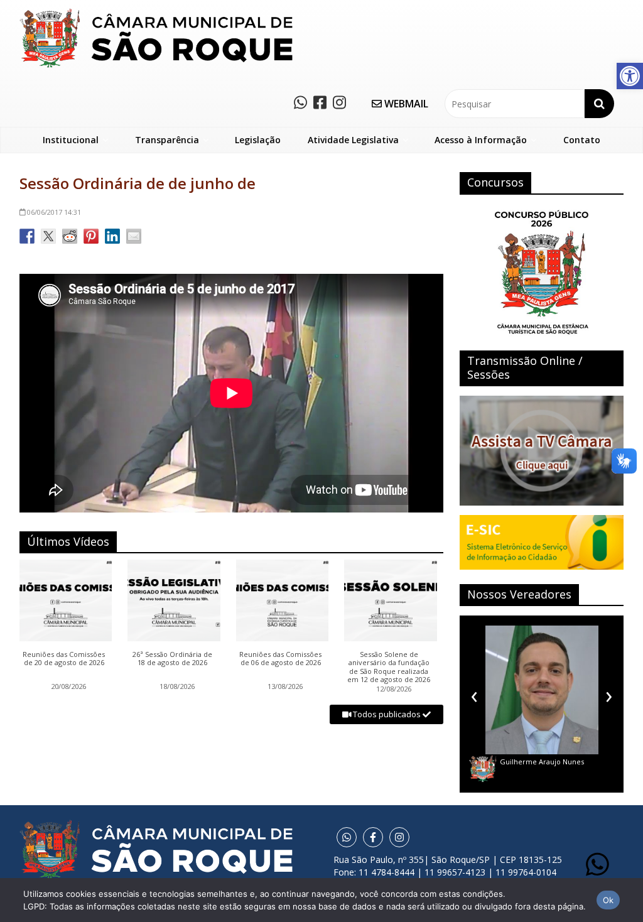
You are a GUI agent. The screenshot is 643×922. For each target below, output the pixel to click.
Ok (608, 900)
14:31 (54, 212)
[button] (630, 76)
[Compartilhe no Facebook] (27, 236)
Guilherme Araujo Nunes (542, 761)
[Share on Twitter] (48, 236)
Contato (581, 140)
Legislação (258, 140)
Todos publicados (387, 714)
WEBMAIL (405, 104)
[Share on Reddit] (69, 236)
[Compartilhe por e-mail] (133, 236)
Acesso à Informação (481, 140)
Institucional (71, 140)
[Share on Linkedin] (112, 236)
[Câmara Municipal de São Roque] (156, 13)
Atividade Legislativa (353, 140)
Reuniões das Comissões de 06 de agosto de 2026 (280, 659)
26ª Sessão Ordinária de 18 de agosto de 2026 (172, 659)
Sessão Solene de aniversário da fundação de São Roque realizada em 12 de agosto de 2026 (388, 667)
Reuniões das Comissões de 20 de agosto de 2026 (64, 659)
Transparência (167, 140)
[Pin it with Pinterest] (91, 236)
